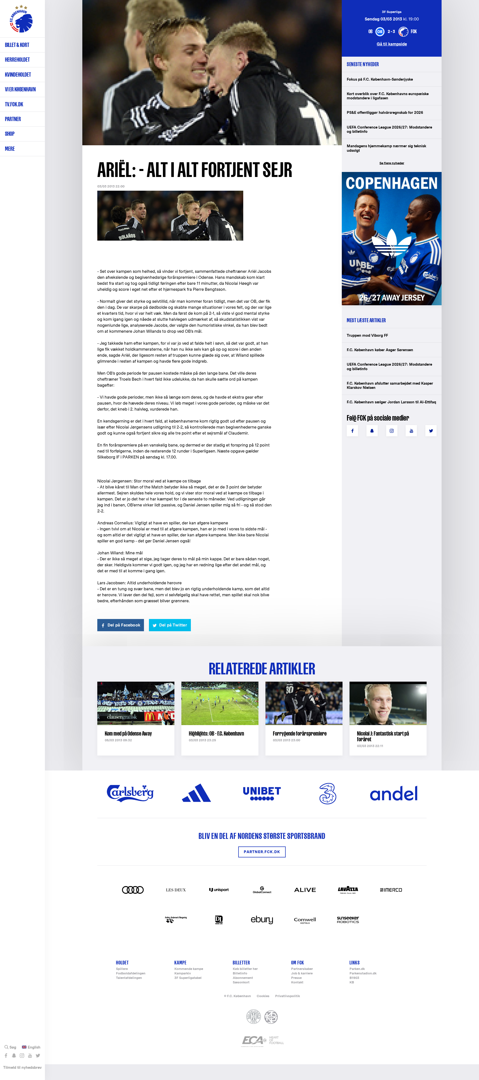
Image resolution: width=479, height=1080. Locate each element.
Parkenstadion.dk (363, 973)
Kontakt (297, 982)
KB (352, 982)
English (34, 1047)
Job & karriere (302, 973)
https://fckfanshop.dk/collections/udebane (388, 174)
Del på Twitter (173, 625)
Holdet (122, 962)
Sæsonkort (241, 982)
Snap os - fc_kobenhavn (13, 1056)
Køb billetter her (245, 969)
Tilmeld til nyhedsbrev (22, 1067)
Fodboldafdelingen (130, 973)
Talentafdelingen (129, 978)
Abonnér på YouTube (29, 1056)
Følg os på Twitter (37, 1056)
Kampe (180, 962)
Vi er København (20, 89)
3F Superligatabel (188, 978)
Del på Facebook (124, 625)
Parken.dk (357, 969)
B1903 (354, 978)
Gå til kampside (392, 44)
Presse (296, 978)
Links (355, 962)
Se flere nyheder (391, 163)
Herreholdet (17, 59)
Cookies (263, 996)
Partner (13, 119)
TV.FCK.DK (14, 104)
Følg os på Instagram (21, 1056)
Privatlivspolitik (287, 996)
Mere (10, 148)
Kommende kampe (188, 969)
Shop (9, 133)
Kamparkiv (182, 973)
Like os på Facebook (5, 1056)
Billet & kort (17, 44)
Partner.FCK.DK (262, 852)
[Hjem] (21, 21)
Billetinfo (240, 973)
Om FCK (297, 962)
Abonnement (243, 978)
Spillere (122, 969)
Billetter (241, 962)
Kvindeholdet (18, 74)
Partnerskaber (302, 969)
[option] (212, 73)
